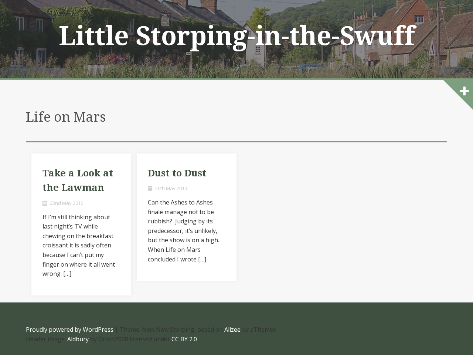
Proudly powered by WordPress (69, 329)
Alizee (232, 329)
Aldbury (78, 339)
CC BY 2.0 (184, 339)
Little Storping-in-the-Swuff (237, 36)
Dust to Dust (177, 173)
